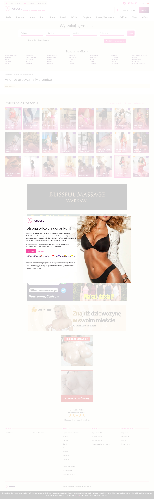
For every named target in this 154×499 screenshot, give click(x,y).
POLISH (53, 256)
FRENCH (35, 256)
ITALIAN (47, 256)
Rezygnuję (41, 251)
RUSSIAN (58, 256)
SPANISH (64, 256)
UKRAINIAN (71, 256)
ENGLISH (29, 256)
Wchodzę (31, 251)
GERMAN (41, 256)
